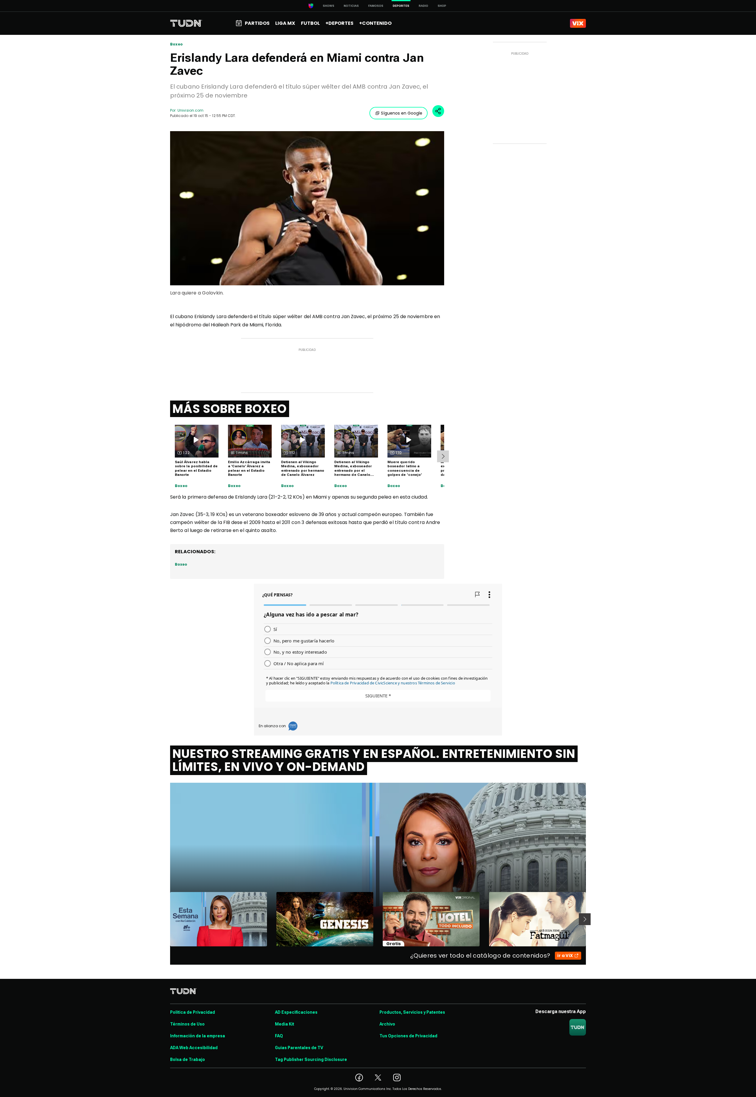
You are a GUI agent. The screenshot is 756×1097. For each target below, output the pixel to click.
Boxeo (176, 44)
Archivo (387, 1024)
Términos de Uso (187, 1024)
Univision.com (190, 110)
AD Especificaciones (296, 1012)
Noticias (351, 5)
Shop (442, 5)
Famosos (375, 5)
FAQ (279, 1035)
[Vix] (578, 23)
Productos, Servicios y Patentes (412, 1012)
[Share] (438, 111)
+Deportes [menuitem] (339, 23)
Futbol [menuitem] (310, 23)
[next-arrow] (443, 456)
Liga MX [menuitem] (285, 23)
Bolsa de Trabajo (187, 1059)
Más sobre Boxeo (229, 409)
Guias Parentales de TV (299, 1047)
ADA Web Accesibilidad (194, 1047)
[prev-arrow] (166, 919)
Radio (423, 5)
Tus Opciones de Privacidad (408, 1035)
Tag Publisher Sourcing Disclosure (311, 1059)
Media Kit (284, 1024)
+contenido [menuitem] (375, 23)
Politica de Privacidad (192, 1012)
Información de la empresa (197, 1035)
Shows (328, 5)
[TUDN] (186, 23)
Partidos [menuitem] (257, 23)
